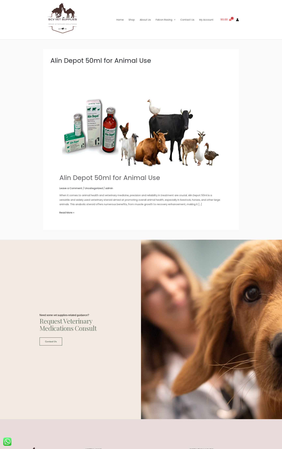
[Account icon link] (237, 19)
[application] (173, 19)
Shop (132, 19)
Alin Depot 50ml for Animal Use (109, 177)
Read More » (66, 212)
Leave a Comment (70, 188)
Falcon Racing (164, 19)
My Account (206, 19)
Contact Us (187, 19)
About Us (145, 19)
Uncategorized (94, 188)
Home (120, 19)
